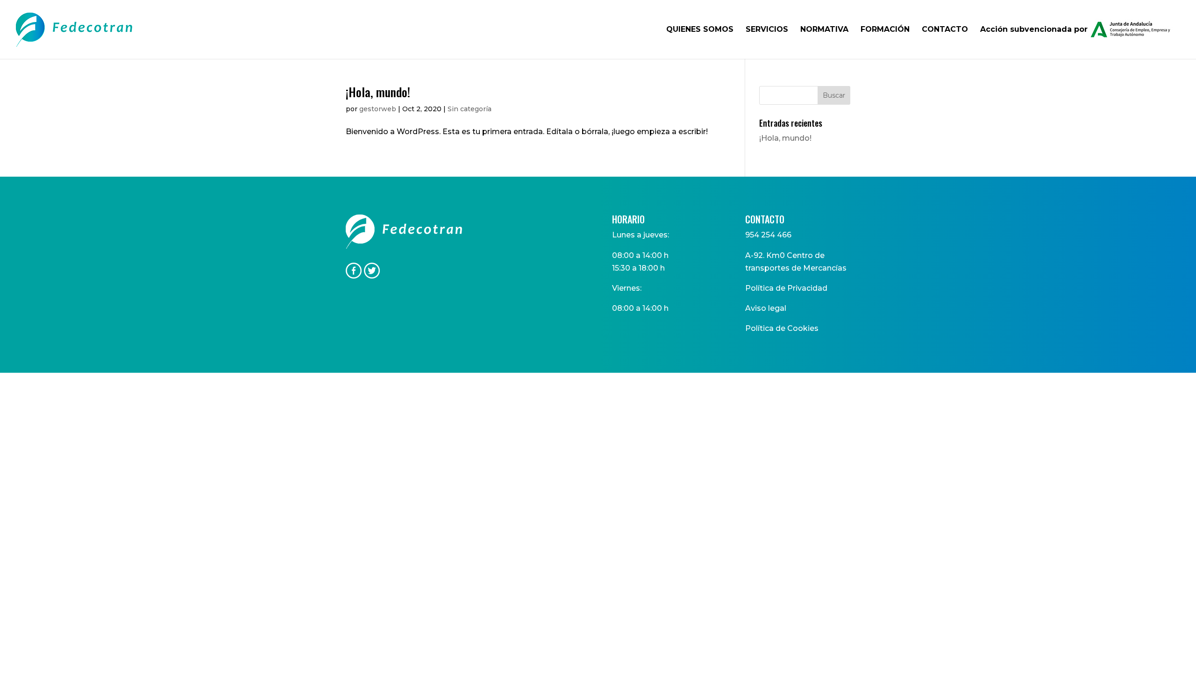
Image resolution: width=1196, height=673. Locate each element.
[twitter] (372, 276)
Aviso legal (765, 308)
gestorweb (377, 109)
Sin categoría (469, 109)
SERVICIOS (767, 30)
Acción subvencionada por (1034, 29)
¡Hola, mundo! (378, 92)
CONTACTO (945, 30)
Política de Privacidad (786, 288)
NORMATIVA (824, 30)
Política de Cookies (782, 328)
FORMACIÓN (885, 30)
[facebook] (354, 276)
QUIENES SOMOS (699, 30)
